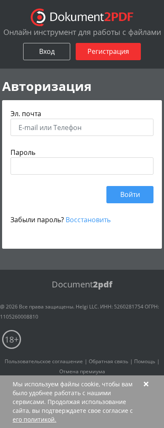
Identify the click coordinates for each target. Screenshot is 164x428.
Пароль (23, 152)
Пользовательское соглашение (44, 361)
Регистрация (108, 51)
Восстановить (88, 219)
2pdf (82, 284)
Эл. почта (26, 113)
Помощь (144, 361)
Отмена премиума (82, 371)
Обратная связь (108, 361)
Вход (47, 51)
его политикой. (34, 419)
